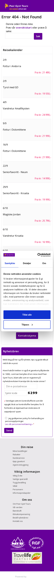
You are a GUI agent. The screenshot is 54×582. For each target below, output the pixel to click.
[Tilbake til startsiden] (16, 6)
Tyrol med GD (10, 87)
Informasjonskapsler (21, 493)
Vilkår (15, 486)
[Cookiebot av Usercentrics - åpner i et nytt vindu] (38, 255)
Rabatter (16, 454)
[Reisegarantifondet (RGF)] (36, 543)
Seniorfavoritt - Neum (15, 172)
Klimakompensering (21, 514)
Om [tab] (44, 263)
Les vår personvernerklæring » (19, 424)
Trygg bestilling (19, 482)
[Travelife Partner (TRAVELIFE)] (27, 558)
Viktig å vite (17, 475)
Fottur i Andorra (12, 66)
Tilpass (25, 324)
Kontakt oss (18, 521)
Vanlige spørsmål (20, 479)
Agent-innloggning (20, 465)
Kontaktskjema (27, 335)
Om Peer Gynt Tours (21, 504)
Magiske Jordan (12, 214)
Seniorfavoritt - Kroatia (16, 193)
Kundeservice (19, 458)
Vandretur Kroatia (13, 235)
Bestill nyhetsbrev (20, 517)
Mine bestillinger (20, 451)
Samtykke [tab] (10, 263)
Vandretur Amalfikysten (16, 108)
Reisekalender (12, 50)
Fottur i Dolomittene (14, 129)
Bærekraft (17, 511)
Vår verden (17, 507)
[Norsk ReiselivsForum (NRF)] (18, 543)
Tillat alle (27, 314)
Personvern (18, 489)
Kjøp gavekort (19, 461)
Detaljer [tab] (27, 263)
